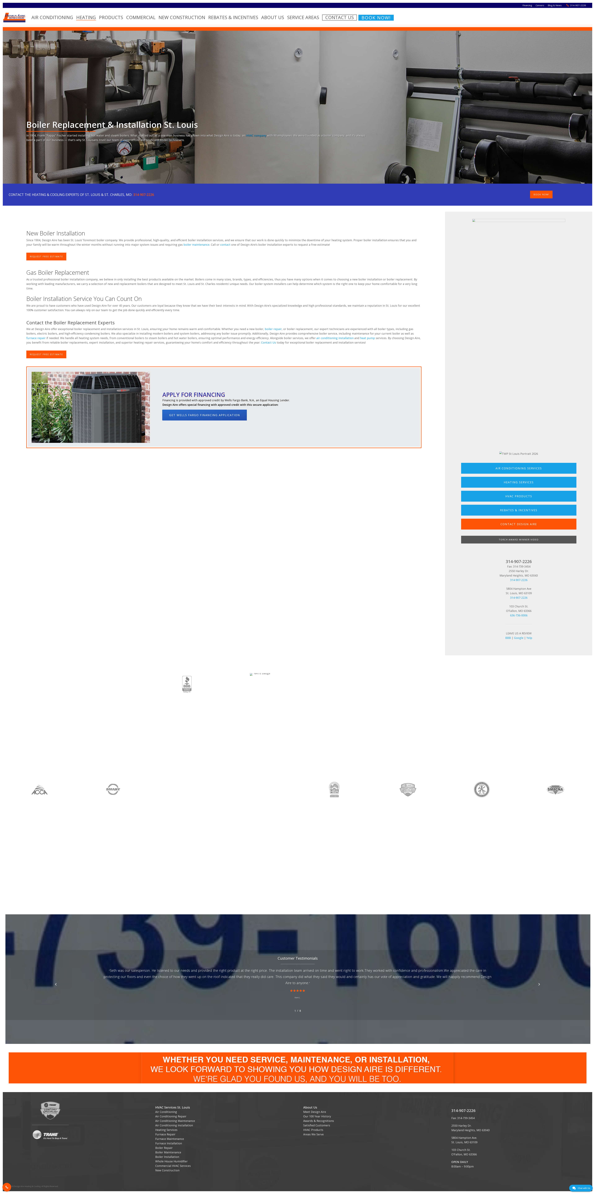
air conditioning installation (335, 338)
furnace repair (36, 338)
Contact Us (339, 17)
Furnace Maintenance (169, 1139)
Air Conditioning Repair (170, 1116)
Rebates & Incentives (233, 17)
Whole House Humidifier (171, 1161)
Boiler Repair (164, 1148)
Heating (86, 17)
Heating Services (166, 1130)
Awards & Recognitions (318, 1121)
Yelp (529, 638)
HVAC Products (313, 1130)
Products (111, 17)
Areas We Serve (313, 1134)
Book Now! (376, 18)
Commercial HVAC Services (173, 1166)
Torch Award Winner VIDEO (519, 539)
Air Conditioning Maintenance (175, 1121)
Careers (540, 5)
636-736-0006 (518, 615)
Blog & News (555, 5)
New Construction (182, 17)
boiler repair (273, 329)
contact (225, 244)
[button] (6, 1187)
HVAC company (256, 135)
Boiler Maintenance (168, 1152)
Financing (527, 5)
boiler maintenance (196, 244)
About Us (272, 17)
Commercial (140, 17)
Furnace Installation (168, 1143)
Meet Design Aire (314, 1112)
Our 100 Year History (317, 1116)
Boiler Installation (167, 1157)
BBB (508, 638)
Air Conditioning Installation (174, 1125)
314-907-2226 (578, 5)
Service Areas (303, 17)
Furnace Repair (165, 1134)
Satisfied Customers (316, 1125)
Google (518, 638)
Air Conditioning (52, 17)
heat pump (367, 338)
